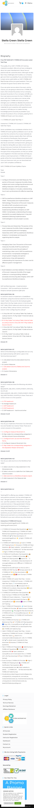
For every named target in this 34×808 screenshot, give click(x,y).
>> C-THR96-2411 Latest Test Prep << (12, 120)
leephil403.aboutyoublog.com (11, 683)
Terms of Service (8, 703)
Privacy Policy (7, 699)
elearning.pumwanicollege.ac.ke (21, 674)
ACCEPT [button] (18, 803)
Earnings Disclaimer (9, 706)
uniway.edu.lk (6, 676)
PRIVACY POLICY (9, 803)
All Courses (6, 731)
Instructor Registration (10, 737)
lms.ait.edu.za (6, 674)
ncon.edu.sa (24, 676)
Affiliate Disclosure (9, 709)
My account (6, 747)
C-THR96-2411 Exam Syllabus (12, 166)
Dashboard (6, 741)
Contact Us (6, 744)
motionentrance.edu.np (9, 678)
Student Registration (9, 734)
